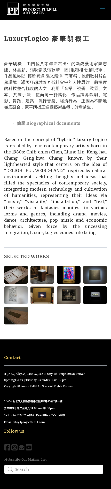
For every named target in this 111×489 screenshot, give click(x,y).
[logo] (32, 9)
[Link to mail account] (22, 447)
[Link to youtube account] (29, 447)
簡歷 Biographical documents (48, 123)
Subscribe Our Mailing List (26, 459)
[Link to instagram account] (14, 447)
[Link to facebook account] (7, 447)
